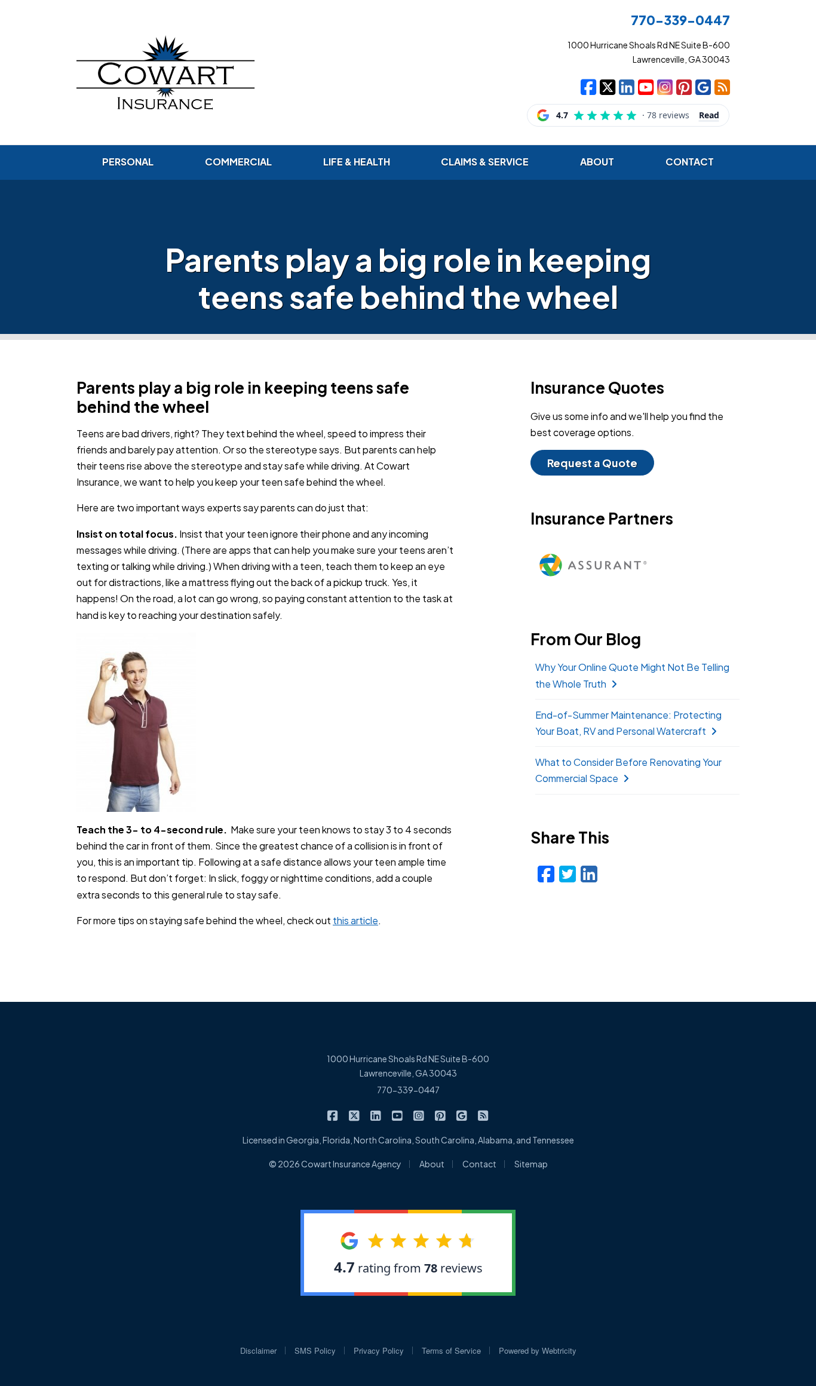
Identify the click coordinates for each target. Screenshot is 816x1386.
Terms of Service (451, 1350)
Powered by (537, 1350)
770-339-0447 (408, 1089)
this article (355, 920)
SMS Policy (315, 1350)
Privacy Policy (379, 1350)
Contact (479, 1163)
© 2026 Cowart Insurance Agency (335, 1163)
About (431, 1163)
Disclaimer (258, 1350)
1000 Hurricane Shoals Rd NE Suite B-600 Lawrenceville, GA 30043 (408, 1065)
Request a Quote (592, 463)
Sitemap (531, 1163)
